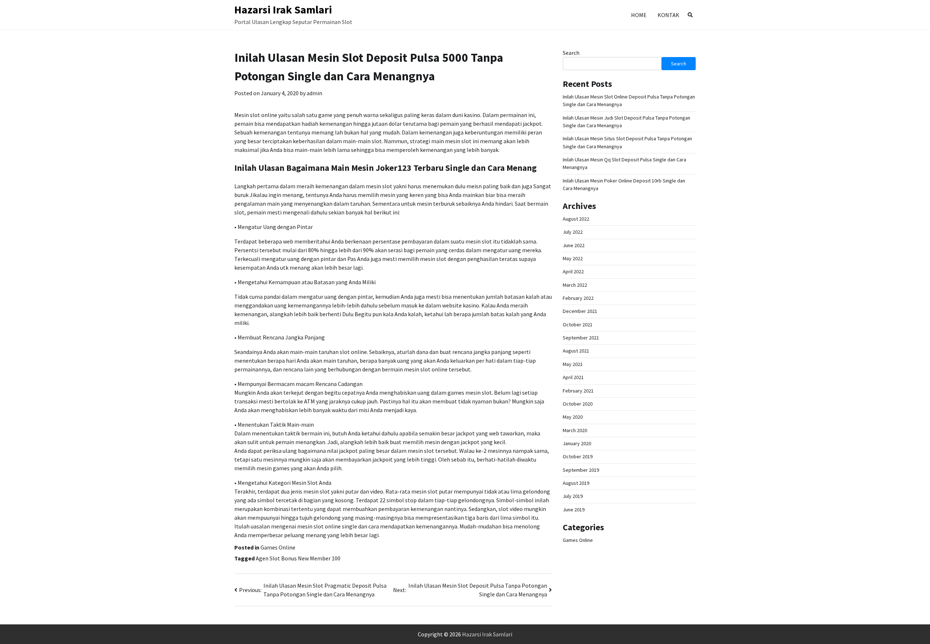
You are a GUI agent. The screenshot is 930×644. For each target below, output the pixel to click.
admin (314, 93)
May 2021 (573, 364)
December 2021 (580, 311)
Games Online (277, 547)
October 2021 (578, 324)
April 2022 (573, 272)
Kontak (668, 15)
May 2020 (573, 417)
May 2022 (573, 258)
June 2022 (574, 245)
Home (639, 15)
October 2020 (578, 404)
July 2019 (573, 496)
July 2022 (573, 232)
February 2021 (578, 390)
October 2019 (578, 456)
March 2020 (575, 430)
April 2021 (573, 377)
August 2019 (576, 483)
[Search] (690, 14)
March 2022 (575, 285)
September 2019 (581, 470)
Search (571, 52)
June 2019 (574, 509)
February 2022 (578, 298)
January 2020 (577, 443)
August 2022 (576, 219)
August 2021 (576, 351)
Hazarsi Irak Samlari (283, 9)
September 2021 (581, 337)
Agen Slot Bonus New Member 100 (298, 558)
